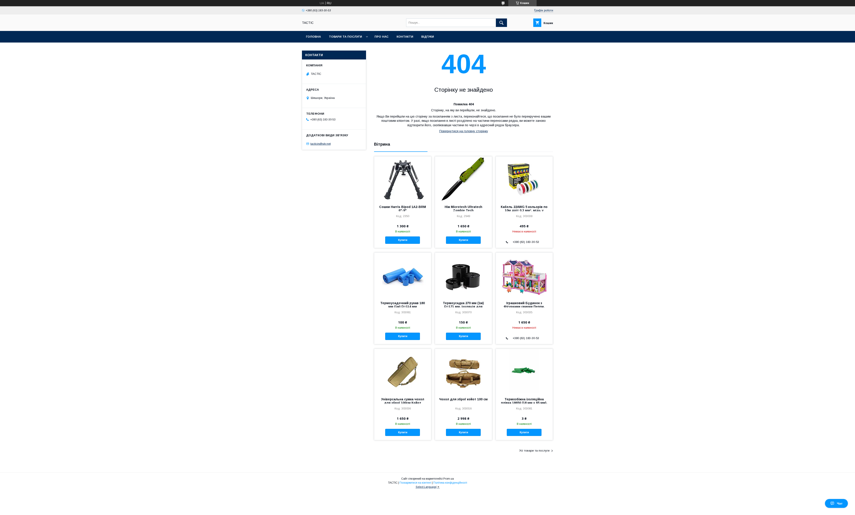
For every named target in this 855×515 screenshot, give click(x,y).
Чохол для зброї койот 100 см (463, 399)
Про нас (382, 36)
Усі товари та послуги (534, 450)
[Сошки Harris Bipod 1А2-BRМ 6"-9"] (402, 179)
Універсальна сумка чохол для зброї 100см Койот (402, 401)
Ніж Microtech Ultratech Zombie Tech (463, 208)
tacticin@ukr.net (320, 143)
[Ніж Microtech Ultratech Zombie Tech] (463, 179)
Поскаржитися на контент (415, 482)
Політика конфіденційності (450, 482)
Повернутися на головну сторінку (463, 131)
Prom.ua (448, 478)
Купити (402, 240)
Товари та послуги (345, 36)
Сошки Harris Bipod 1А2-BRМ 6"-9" (402, 208)
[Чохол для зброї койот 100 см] (463, 371)
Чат (840, 503)
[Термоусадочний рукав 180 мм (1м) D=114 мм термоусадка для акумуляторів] (402, 275)
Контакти (405, 36)
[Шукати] (501, 22)
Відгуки (427, 36)
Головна (313, 36)
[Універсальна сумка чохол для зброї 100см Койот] (402, 371)
